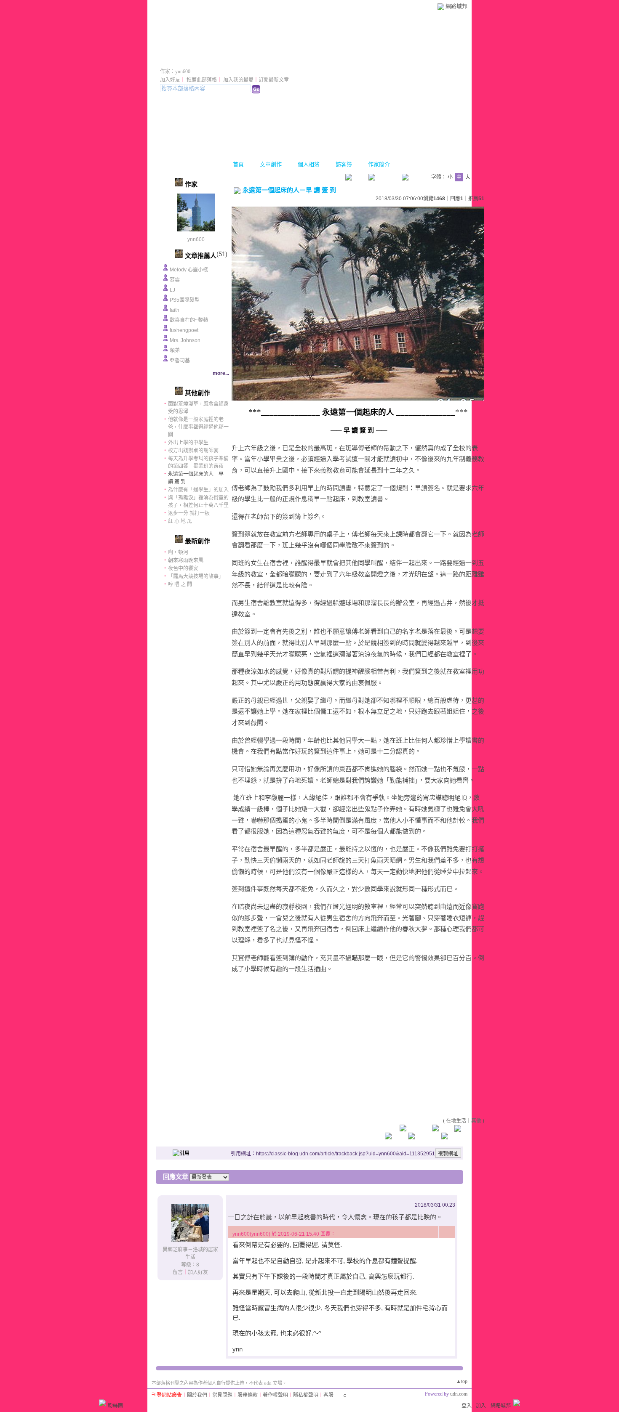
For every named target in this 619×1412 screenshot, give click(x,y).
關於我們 (197, 1395)
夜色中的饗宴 (183, 568)
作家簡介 (379, 164)
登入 (467, 1406)
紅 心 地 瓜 (180, 521)
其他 (476, 1121)
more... (221, 373)
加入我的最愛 (238, 80)
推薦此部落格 (202, 80)
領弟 (175, 350)
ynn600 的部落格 (203, 59)
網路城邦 (456, 6)
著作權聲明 (275, 1395)
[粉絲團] (102, 1402)
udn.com (458, 1394)
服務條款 (247, 1395)
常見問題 (222, 1395)
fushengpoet (184, 330)
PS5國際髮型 (185, 300)
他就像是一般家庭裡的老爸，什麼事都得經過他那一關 (198, 427)
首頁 (238, 164)
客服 (328, 1395)
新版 (276, 59)
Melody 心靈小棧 (189, 270)
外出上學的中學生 (188, 443)
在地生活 (456, 1121)
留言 (178, 1272)
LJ (172, 290)
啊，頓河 (178, 552)
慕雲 (175, 280)
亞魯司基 (180, 361)
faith (174, 310)
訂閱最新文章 (274, 80)
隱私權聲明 (305, 1395)
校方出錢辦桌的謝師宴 (193, 451)
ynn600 (196, 239)
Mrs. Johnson (185, 340)
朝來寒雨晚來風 (185, 560)
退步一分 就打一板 (189, 513)
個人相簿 (309, 164)
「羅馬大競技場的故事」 (196, 576)
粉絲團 (115, 1406)
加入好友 (170, 80)
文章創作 (271, 164)
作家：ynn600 (175, 71)
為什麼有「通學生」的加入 (198, 490)
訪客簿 (344, 164)
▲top (461, 1381)
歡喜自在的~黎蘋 (189, 320)
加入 (481, 1406)
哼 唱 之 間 (180, 584)
